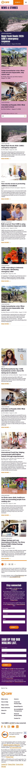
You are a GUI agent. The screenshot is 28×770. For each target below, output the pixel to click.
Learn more (12, 736)
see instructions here (15, 747)
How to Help (4, 702)
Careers (16, 699)
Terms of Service (20, 604)
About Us (3, 710)
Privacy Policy (13, 600)
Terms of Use (19, 764)
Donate (3, 713)
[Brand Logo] (5, 2)
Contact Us (17, 718)
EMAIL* (4, 619)
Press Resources (19, 575)
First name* (5, 608)
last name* (5, 614)
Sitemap (3, 766)
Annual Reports (18, 706)
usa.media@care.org (15, 576)
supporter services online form (11, 744)
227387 (16, 588)
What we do (4, 699)
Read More (5, 158)
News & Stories (5, 707)
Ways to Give (5, 705)
